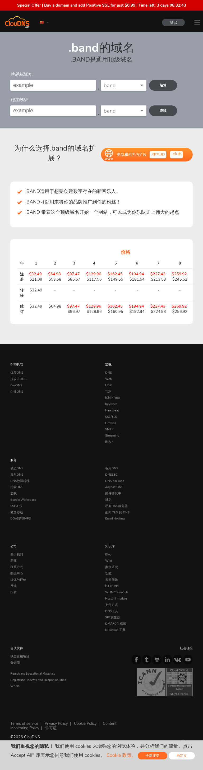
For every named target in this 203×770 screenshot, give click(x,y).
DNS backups (114, 481)
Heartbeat (112, 410)
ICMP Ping (112, 398)
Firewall (110, 423)
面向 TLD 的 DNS (117, 512)
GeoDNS (16, 385)
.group (158, 154)
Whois (15, 686)
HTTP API (112, 586)
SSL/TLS (111, 417)
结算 (163, 85)
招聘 (13, 592)
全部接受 (152, 755)
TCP (108, 391)
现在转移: (19, 100)
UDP (108, 385)
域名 (108, 500)
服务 (13, 460)
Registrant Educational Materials (32, 673)
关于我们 (16, 554)
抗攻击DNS (18, 379)
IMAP (109, 442)
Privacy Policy (56, 723)
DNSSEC (111, 474)
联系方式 (16, 567)
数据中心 (16, 573)
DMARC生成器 (115, 623)
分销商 (15, 663)
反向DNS (16, 474)
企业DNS (16, 391)
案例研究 (111, 567)
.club (176, 154)
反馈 (13, 586)
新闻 (13, 561)
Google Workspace (23, 500)
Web (108, 379)
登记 (173, 22)
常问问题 (111, 580)
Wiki (108, 561)
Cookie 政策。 (121, 755)
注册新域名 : (22, 74)
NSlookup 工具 (115, 630)
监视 (108, 364)
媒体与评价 (18, 580)
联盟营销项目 (19, 656)
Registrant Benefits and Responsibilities (38, 680)
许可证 (51, 728)
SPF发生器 (112, 617)
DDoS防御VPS (20, 518)
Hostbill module (116, 598)
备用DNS (111, 468)
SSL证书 (16, 506)
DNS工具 (111, 611)
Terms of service (24, 723)
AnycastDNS (114, 487)
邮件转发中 (113, 493)
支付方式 (111, 605)
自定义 (182, 755)
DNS (108, 372)
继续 (163, 110)
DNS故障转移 (20, 481)
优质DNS (16, 372)
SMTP (109, 429)
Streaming (112, 435)
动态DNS (16, 468)
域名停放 (16, 512)
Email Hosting (115, 518)
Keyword (111, 404)
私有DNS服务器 (116, 506)
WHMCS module (116, 592)
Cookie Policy (85, 723)
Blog (108, 554)
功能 (108, 573)
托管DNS (16, 487)
